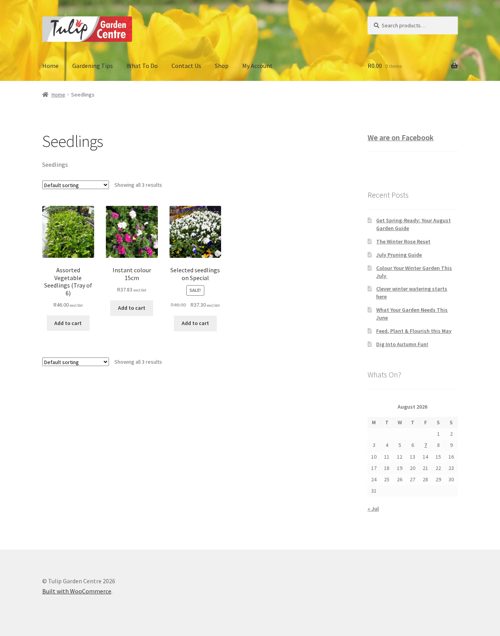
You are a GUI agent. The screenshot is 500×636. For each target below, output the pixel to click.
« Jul (373, 508)
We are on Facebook (401, 137)
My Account (257, 66)
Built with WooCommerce (76, 591)
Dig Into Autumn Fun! (402, 344)
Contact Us (186, 66)
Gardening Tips (92, 66)
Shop (222, 66)
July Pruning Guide (399, 254)
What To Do (142, 66)
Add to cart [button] (68, 323)
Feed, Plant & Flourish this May (414, 330)
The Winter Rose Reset (403, 241)
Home (50, 66)
